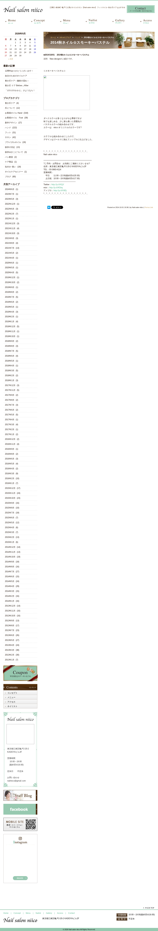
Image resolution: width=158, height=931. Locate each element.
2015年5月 (9, 522)
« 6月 (10, 59)
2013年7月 (9, 630)
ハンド (8, 127)
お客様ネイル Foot (14, 118)
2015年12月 (10, 488)
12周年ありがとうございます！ (19, 71)
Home (5, 913)
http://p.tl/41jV (57, 184)
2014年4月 (9, 586)
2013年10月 (10, 616)
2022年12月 (10, 204)
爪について (10, 108)
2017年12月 (10, 385)
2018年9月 (9, 341)
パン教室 (9, 157)
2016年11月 (10, 444)
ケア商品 (9, 162)
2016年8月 (9, 454)
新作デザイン (11, 122)
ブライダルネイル (13, 142)
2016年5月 (9, 463)
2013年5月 (9, 640)
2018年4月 (9, 365)
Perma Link (149, 207)
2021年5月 (9, 253)
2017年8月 (9, 400)
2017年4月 (9, 419)
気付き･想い (10, 167)
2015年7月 (9, 513)
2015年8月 (9, 508)
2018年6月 (9, 356)
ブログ (8, 176)
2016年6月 (9, 459)
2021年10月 (10, 233)
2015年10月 (10, 498)
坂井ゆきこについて (14, 152)
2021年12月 (10, 223)
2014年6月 (9, 576)
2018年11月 (10, 331)
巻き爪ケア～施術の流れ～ (17, 81)
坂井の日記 (10, 147)
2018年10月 (10, 336)
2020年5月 (9, 267)
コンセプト (12, 693)
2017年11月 (10, 390)
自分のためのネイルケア (16, 76)
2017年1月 (9, 434)
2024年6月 (9, 189)
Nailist (38, 913)
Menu (28, 913)
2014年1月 (9, 601)
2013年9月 (9, 620)
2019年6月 (9, 302)
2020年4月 (9, 272)
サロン (8, 137)
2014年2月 (9, 596)
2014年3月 (9, 591)
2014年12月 (10, 547)
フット (8, 132)
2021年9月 (9, 238)
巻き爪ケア (10, 103)
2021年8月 (9, 243)
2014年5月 (9, 581)
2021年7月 (9, 248)
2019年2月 (9, 316)
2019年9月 (9, 287)
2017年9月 (9, 395)
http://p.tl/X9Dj (60, 190)
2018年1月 (9, 380)
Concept (17, 913)
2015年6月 (9, 517)
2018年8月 (9, 346)
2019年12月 (10, 277)
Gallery (49, 913)
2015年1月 (9, 542)
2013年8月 (9, 625)
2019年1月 (9, 321)
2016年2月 (9, 478)
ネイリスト (12, 706)
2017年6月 (9, 410)
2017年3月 (9, 424)
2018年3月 (9, 370)
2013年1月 (9, 660)
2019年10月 (10, 282)
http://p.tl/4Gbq (56, 187)
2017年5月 (9, 414)
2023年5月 (9, 199)
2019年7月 (9, 297)
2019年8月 (9, 292)
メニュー (11, 697)
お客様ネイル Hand (13, 113)
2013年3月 (9, 650)
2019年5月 (9, 307)
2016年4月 (9, 468)
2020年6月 (9, 263)
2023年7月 (9, 194)
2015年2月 (9, 537)
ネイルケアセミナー (14, 172)
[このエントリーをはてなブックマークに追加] (48, 207)
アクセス (11, 702)
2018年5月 (9, 361)
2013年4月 (9, 645)
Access (60, 913)
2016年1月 (9, 483)
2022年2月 (9, 214)
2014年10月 (10, 557)
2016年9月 (9, 449)
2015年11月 (10, 493)
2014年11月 (10, 552)
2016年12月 (10, 439)
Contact (71, 913)
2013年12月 (10, 606)
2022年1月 (9, 218)
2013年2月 (9, 655)
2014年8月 (9, 566)
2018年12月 (10, 326)
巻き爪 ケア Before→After (16, 85)
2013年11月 (10, 611)
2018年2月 (9, 375)
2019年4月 (9, 312)
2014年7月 (9, 571)
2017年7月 (9, 405)
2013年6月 (9, 635)
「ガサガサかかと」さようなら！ (20, 90)
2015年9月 (9, 503)
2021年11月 (10, 228)
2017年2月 (9, 429)
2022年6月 (9, 209)
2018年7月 (9, 351)
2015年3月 (9, 532)
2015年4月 (9, 527)
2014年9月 (9, 562)
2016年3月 (9, 473)
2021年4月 (9, 258)
